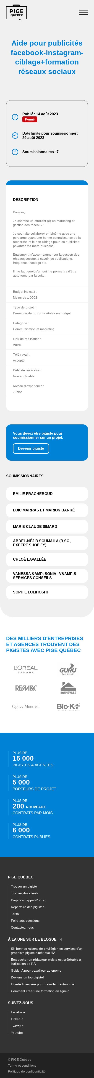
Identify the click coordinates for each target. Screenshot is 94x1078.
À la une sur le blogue (32, 939)
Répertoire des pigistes (27, 907)
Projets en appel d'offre (27, 900)
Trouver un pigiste (24, 886)
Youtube (17, 1032)
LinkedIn (17, 1019)
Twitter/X (17, 1026)
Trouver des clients (24, 893)
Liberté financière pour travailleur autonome (42, 984)
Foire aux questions (25, 920)
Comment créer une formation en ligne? (40, 991)
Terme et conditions (22, 1065)
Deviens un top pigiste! (27, 977)
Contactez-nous (22, 927)
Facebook (18, 1012)
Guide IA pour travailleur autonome (36, 970)
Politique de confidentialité (27, 1071)
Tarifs (15, 914)
